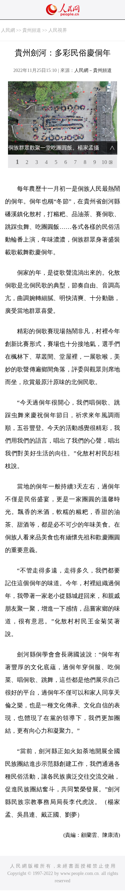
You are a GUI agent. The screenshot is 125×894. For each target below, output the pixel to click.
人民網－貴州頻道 (93, 70)
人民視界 (57, 30)
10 (104, 162)
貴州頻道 (31, 30)
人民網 (8, 30)
